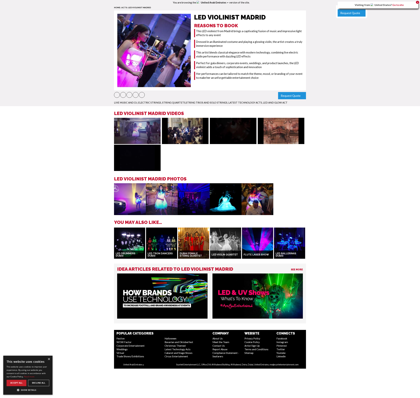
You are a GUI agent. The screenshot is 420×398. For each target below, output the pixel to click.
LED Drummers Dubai (125, 254)
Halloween (170, 338)
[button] (117, 95)
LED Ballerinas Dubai (286, 254)
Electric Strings (149, 102)
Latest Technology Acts (245, 102)
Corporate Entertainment (130, 345)
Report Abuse (219, 349)
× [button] (49, 359)
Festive (120, 338)
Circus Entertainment (176, 356)
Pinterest (281, 345)
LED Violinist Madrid (139, 7)
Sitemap (248, 352)
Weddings (122, 349)
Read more (29, 376)
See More (297, 269)
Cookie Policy (252, 342)
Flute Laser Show (256, 254)
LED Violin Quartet (225, 254)
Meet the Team (220, 342)
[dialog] (27, 375)
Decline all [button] (38, 382)
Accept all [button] (16, 382)
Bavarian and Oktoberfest (179, 342)
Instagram (282, 342)
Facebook (281, 338)
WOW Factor (124, 342)
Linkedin (281, 356)
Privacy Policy (252, 338)
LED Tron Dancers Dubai (160, 254)
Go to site (398, 4)
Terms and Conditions (256, 349)
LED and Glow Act (275, 102)
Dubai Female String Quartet (191, 254)
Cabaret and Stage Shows (178, 352)
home (117, 7)
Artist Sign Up (252, 345)
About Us (217, 338)
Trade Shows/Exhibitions (130, 356)
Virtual (120, 352)
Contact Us (218, 345)
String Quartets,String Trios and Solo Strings (194, 102)
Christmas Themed (175, 345)
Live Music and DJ (125, 102)
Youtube (280, 352)
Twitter (280, 349)
